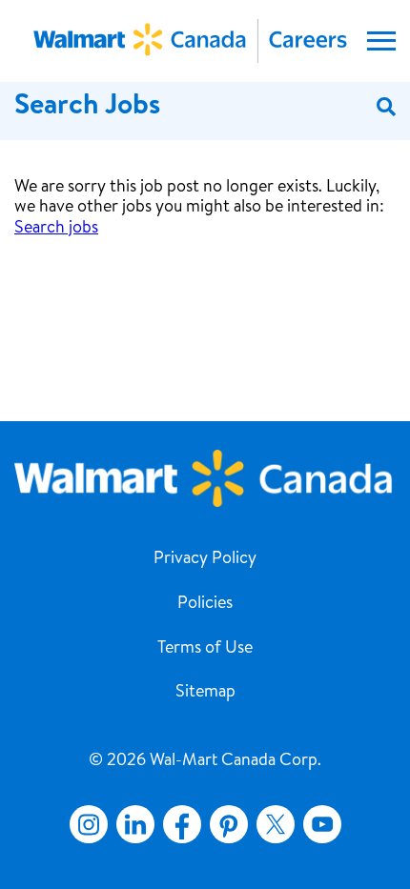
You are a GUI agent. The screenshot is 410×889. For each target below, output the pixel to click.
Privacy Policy (205, 559)
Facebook (178, 824)
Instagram (88, 824)
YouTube (322, 824)
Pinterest (229, 824)
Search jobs (56, 228)
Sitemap (205, 692)
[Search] (386, 108)
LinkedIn (135, 824)
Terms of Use (205, 648)
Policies (205, 604)
